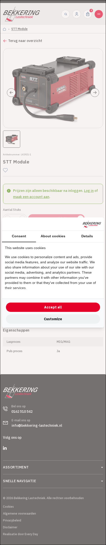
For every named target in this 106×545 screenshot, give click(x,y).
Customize (53, 319)
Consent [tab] (19, 236)
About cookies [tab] (53, 236)
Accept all (53, 307)
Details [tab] (87, 236)
